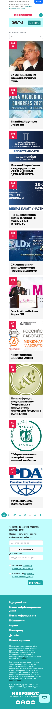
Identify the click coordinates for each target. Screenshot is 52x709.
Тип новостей (25, 549)
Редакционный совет (18, 602)
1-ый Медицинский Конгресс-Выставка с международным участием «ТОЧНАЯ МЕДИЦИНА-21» (23, 219)
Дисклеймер (14, 635)
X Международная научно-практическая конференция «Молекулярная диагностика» (24, 267)
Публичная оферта (17, 620)
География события (17, 33)
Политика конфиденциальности (22, 615)
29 (25, 514)
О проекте (13, 625)
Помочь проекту (16, 630)
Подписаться (35, 582)
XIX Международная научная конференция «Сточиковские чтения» (23, 78)
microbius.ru (24, 658)
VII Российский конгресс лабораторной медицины (22, 356)
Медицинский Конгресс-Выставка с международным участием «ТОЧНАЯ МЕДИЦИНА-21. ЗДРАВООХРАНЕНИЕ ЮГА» (25, 169)
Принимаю (22, 567)
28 (20, 514)
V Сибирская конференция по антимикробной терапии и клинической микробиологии (23, 457)
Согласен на (23, 575)
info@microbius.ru (16, 680)
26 (9, 514)
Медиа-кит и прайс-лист (19, 640)
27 (15, 514)
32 (35, 514)
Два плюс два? (16, 553)
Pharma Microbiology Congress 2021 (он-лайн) (24, 123)
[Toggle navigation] (11, 15)
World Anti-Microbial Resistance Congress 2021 (24, 312)
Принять (39, 2)
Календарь (34, 22)
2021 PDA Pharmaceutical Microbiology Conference (22, 502)
